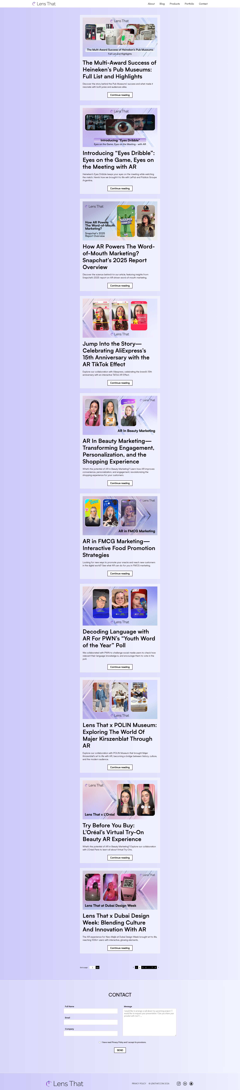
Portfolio (189, 3)
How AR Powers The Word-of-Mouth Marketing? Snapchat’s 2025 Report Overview (119, 256)
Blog (162, 3)
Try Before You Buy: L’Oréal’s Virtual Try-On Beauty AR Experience (113, 832)
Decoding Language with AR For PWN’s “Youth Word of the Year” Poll (119, 638)
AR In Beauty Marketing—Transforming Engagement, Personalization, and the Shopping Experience (118, 451)
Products (175, 3)
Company (69, 1029)
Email (67, 1018)
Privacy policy (139, 1083)
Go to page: (84, 967)
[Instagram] (178, 1083)
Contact (203, 3)
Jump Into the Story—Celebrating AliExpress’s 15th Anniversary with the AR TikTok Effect (116, 354)
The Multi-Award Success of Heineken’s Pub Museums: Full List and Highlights (119, 69)
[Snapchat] (191, 1083)
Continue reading (120, 95)
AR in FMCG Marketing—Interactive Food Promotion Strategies (119, 548)
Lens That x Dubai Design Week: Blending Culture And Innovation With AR (116, 922)
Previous (133, 967)
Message (128, 1006)
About (151, 3)
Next (158, 967)
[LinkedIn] (185, 1083)
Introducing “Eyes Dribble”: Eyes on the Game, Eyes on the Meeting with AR (119, 159)
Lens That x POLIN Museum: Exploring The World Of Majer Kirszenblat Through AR (120, 735)
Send (120, 1050)
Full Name (69, 1006)
